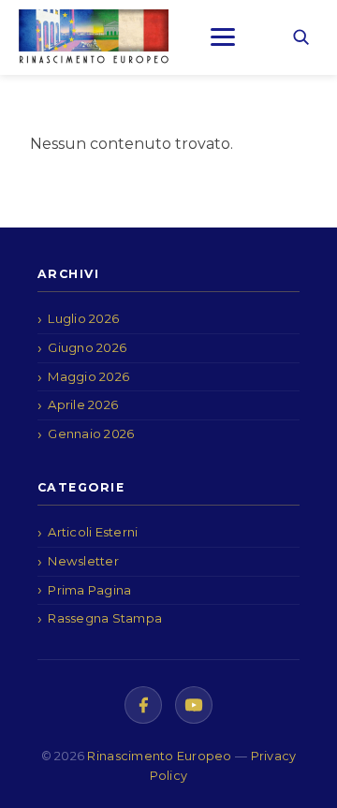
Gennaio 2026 (91, 433)
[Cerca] (300, 36)
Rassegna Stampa (105, 617)
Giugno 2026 (87, 347)
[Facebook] (143, 705)
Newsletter (83, 560)
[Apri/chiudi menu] (223, 36)
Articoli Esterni (93, 531)
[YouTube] (193, 705)
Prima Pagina (89, 589)
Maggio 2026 (88, 376)
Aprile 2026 (83, 404)
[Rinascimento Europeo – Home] (93, 36)
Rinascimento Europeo (161, 756)
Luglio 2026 (83, 318)
